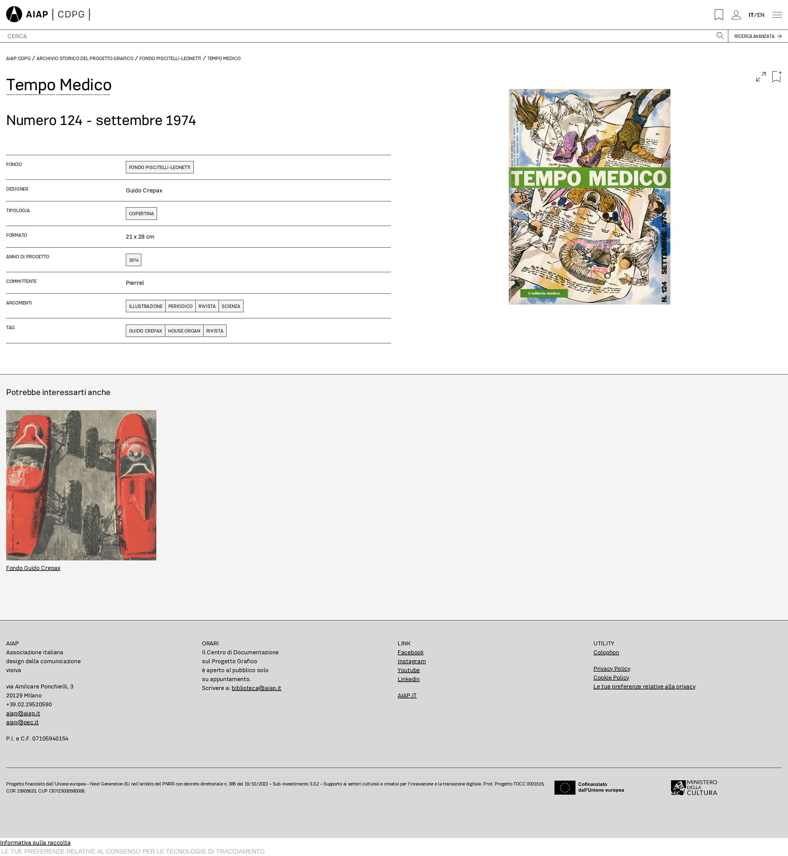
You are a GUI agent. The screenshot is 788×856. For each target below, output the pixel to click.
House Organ (184, 330)
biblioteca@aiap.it (256, 688)
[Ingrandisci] (761, 77)
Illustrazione (146, 306)
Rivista (207, 306)
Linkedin (409, 679)
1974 (134, 260)
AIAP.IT (407, 695)
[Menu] (777, 14)
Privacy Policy (611, 668)
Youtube (409, 670)
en (761, 14)
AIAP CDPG (18, 58)
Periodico (180, 306)
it (751, 14)
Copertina (141, 213)
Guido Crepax (145, 330)
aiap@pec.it (22, 722)
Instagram (412, 661)
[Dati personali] (736, 14)
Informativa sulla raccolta (35, 842)
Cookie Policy (611, 677)
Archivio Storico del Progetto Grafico (85, 58)
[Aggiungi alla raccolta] (777, 77)
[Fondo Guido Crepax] (81, 485)
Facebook (411, 652)
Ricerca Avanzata (754, 36)
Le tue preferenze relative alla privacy (644, 686)
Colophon (606, 652)
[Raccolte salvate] (718, 14)
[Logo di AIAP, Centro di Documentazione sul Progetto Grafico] (48, 14)
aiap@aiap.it (23, 713)
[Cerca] (720, 36)
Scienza (231, 306)
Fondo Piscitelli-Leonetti (170, 58)
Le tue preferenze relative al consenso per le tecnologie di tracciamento (133, 851)
